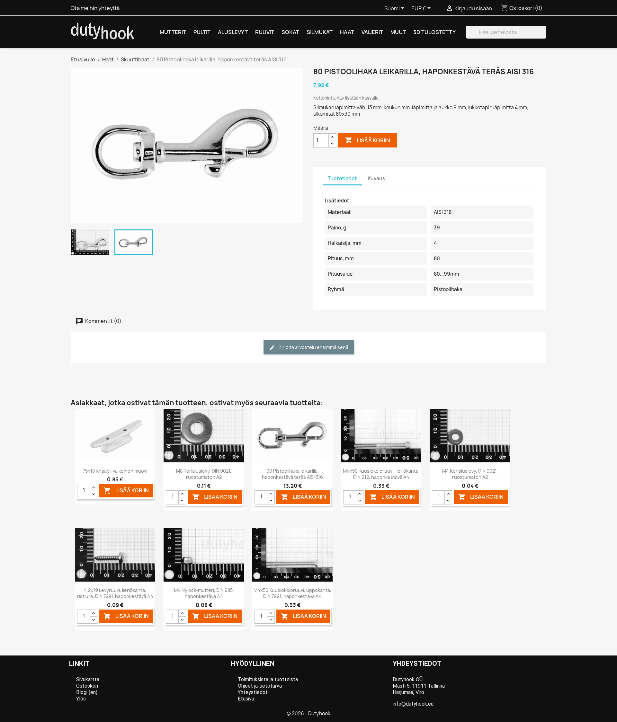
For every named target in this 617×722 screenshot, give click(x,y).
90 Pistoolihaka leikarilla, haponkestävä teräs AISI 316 (292, 474)
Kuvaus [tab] (376, 178)
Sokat (290, 32)
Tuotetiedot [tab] (342, 178)
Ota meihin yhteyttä (95, 8)
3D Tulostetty (434, 32)
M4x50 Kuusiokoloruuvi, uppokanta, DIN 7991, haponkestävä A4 (292, 593)
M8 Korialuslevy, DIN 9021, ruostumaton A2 (203, 474)
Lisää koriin (367, 140)
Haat (347, 32)
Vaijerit (372, 32)
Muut (398, 32)
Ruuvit (264, 32)
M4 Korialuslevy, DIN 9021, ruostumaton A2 (470, 474)
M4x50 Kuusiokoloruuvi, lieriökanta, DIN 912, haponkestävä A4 (381, 474)
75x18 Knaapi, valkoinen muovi (115, 471)
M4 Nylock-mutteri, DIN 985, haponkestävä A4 (204, 593)
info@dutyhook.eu (413, 704)
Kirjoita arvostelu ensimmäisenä (313, 347)
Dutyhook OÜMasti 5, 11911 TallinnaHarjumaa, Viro (419, 685)
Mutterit (173, 32)
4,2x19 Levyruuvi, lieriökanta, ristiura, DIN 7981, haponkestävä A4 (115, 593)
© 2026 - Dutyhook (308, 713)
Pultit (201, 32)
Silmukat (320, 32)
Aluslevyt (233, 32)
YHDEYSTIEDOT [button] (417, 663)
